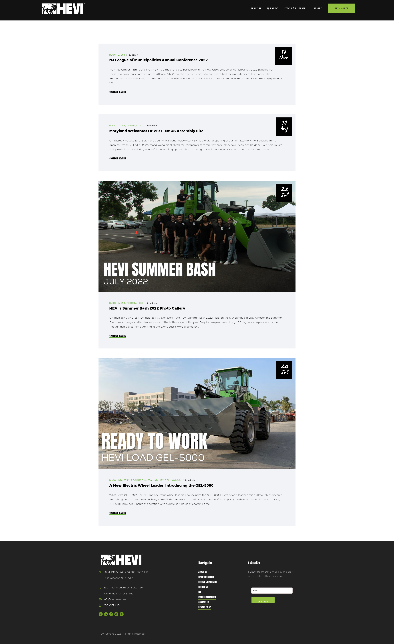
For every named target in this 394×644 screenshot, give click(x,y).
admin (135, 55)
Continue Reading (117, 92)
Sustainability (154, 480)
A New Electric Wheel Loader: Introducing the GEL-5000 (161, 485)
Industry (124, 480)
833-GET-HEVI (112, 605)
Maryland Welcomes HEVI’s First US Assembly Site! (156, 131)
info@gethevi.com (115, 599)
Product (137, 480)
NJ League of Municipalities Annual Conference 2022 (158, 60)
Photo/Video (135, 125)
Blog (112, 55)
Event (121, 55)
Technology (173, 480)
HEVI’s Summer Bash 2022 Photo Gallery (147, 308)
